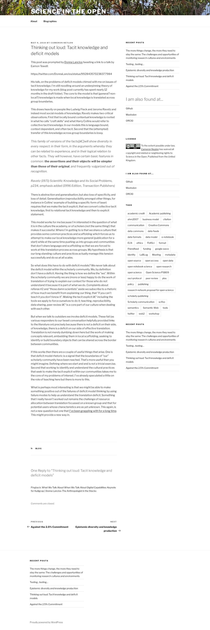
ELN (130, 242)
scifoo (162, 301)
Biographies (50, 21)
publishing (143, 284)
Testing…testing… (135, 64)
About (34, 21)
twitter (131, 313)
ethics (139, 242)
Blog (38, 448)
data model (151, 237)
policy (131, 284)
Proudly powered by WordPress (46, 622)
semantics (133, 307)
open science (135, 272)
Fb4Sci (151, 242)
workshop (154, 313)
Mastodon (131, 114)
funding (147, 248)
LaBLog (144, 254)
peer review (152, 278)
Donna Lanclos (73, 62)
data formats (134, 237)
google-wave (162, 248)
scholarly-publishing (138, 296)
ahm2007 (133, 219)
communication (136, 225)
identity (131, 254)
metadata (170, 254)
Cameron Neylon (62, 43)
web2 (142, 313)
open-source (134, 260)
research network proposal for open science (151, 290)
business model (151, 219)
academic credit (136, 213)
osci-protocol (134, 278)
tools (165, 307)
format (162, 242)
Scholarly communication (141, 301)
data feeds (153, 231)
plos (164, 278)
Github (129, 108)
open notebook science (140, 266)
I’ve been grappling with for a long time (92, 410)
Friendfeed (133, 248)
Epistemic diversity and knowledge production (150, 70)
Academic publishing (160, 213)
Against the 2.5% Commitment (142, 86)
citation (167, 219)
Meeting (156, 254)
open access (151, 260)
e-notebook (168, 237)
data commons (136, 231)
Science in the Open (68, 11)
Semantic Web (150, 307)
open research (163, 266)
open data (168, 260)
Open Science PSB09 (157, 272)
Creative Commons (158, 225)
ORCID (129, 120)
